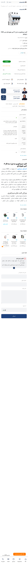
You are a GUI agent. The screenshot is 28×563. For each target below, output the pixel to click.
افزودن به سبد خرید (18, 554)
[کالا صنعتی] (23, 2)
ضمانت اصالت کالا (20, 83)
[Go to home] (24, 6)
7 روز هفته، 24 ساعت (6, 79)
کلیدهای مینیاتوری (22, 169)
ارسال (14, 316)
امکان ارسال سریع (7, 83)
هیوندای (22, 52)
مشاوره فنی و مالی (20, 79)
